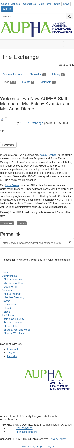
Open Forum (11, 286)
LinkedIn (12, 356)
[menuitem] (12, 3)
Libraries (8, 308)
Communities (9, 275)
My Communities (13, 283)
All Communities (13, 279)
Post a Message (13, 322)
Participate (8, 315)
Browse (6, 301)
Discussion (37, 74)
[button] (69, 242)
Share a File (10, 326)
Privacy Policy (58, 439)
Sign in (7, 8)
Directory (7, 290)
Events (27, 82)
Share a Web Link (14, 333)
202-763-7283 (24, 428)
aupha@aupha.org (26, 431)
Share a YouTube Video (17, 329)
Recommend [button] (8, 144)
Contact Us (29, 4)
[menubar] (36, 3)
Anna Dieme (12, 185)
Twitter (11, 352)
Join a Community (14, 319)
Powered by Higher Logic (37, 446)
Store (57, 4)
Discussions (10, 304)
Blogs (9, 82)
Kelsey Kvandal (48, 155)
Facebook (12, 349)
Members (48, 82)
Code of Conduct (10, 4)
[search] (69, 16)
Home (5, 272)
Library (57, 74)
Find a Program (12, 293)
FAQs (66, 4)
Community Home (13, 74)
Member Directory (14, 297)
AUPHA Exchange (31, 123)
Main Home (45, 4)
